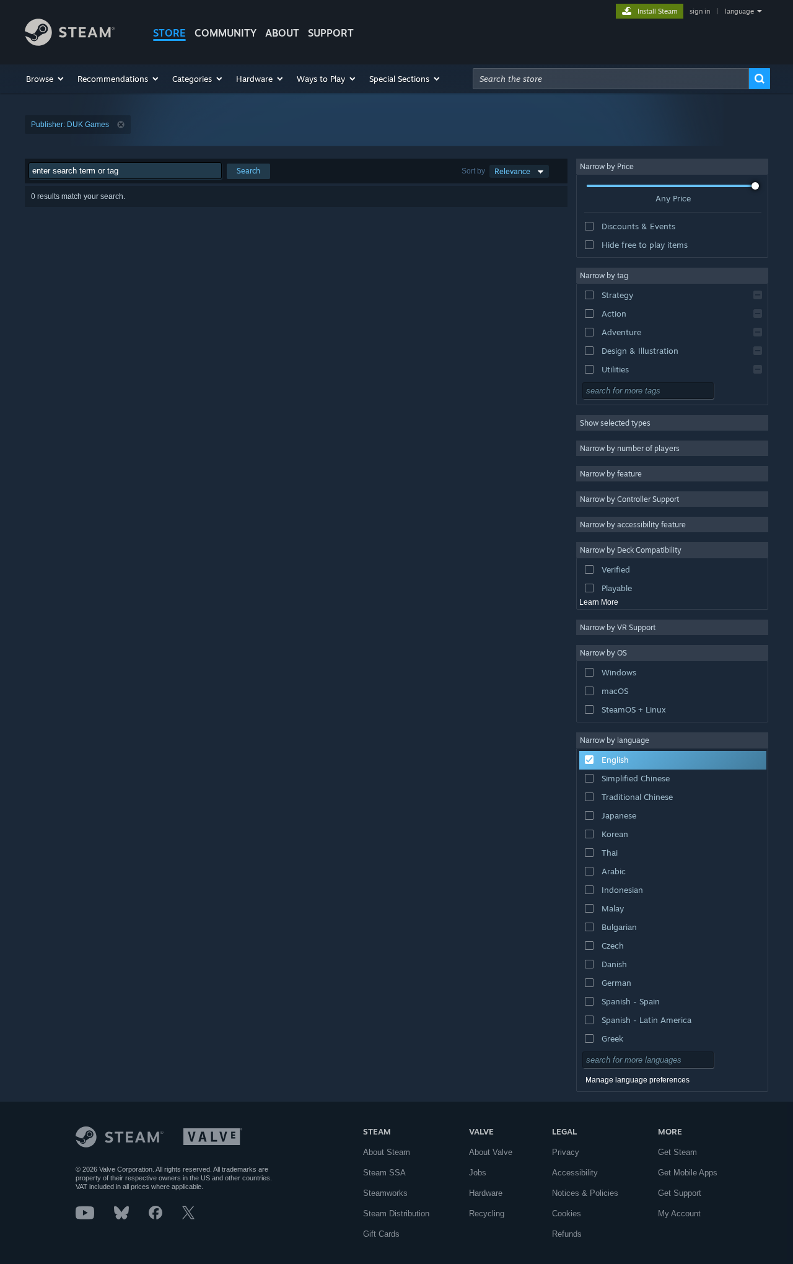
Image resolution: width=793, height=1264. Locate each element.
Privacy (565, 1152)
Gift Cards (381, 1234)
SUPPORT (331, 33)
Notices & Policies (585, 1193)
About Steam (386, 1152)
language (739, 11)
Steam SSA (384, 1172)
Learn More (598, 602)
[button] (45, 78)
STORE (169, 33)
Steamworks (385, 1193)
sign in (700, 11)
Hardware (485, 1193)
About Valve (490, 1152)
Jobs (477, 1172)
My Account (679, 1213)
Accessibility (575, 1172)
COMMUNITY (225, 33)
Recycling (486, 1213)
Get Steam (677, 1152)
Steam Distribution (396, 1213)
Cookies (566, 1213)
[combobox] (611, 78)
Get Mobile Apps (687, 1172)
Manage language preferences (637, 1080)
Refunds (567, 1234)
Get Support (679, 1193)
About (282, 33)
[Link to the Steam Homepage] (70, 42)
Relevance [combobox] (512, 171)
